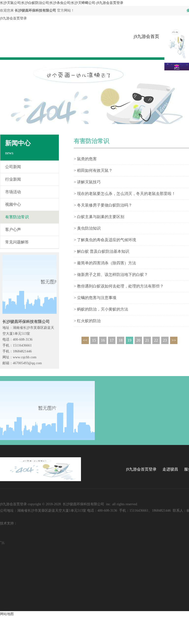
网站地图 (7, 614)
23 (165, 340)
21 (147, 340)
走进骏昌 (170, 469)
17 (112, 340)
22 (156, 340)
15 (94, 340)
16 (103, 340)
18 (121, 340)
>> (174, 340)
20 (138, 340)
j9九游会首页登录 (13, 18)
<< (85, 340)
